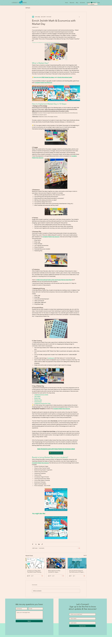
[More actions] (79, 17)
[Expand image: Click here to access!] (46, 87)
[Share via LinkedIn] (39, 544)
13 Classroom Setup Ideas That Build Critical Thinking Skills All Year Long (34, 571)
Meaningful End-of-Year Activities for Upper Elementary (54, 571)
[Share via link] (42, 544)
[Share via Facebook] (32, 544)
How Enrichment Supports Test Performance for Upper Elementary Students (76, 571)
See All (85, 555)
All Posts (28, 7)
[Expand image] (78, 87)
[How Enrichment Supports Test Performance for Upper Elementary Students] (77, 563)
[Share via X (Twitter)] (35, 544)
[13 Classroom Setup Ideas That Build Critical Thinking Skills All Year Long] (35, 563)
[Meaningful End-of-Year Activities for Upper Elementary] (56, 563)
